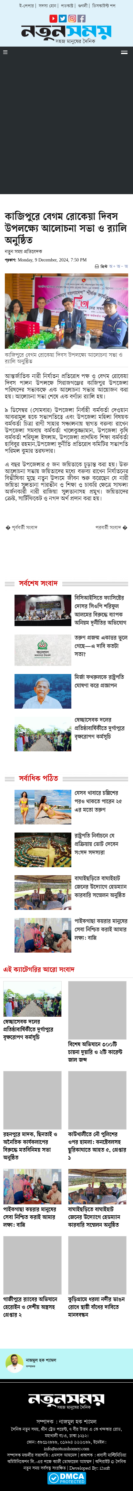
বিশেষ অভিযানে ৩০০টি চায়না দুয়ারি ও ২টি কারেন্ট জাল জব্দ (95, 1053)
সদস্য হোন (47, 6)
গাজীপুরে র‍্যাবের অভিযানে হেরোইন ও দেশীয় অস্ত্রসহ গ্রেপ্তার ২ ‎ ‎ (30, 1308)
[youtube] (53, 21)
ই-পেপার (26, 6)
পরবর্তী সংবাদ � (112, 528)
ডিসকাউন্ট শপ (104, 6)
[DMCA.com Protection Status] (66, 1483)
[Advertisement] (66, 127)
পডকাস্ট (67, 6)
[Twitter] (63, 21)
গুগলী (82, 6)
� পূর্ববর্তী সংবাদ (21, 528)
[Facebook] (72, 21)
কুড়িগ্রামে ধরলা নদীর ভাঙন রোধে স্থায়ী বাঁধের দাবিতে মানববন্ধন (96, 1308)
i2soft (105, 1468)
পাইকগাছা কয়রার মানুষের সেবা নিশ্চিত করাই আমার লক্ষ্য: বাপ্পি (29, 1218)
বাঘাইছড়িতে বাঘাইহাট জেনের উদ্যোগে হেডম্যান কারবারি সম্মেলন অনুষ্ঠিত (94, 1218)
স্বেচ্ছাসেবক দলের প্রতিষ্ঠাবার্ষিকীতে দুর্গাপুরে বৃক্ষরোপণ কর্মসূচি (28, 1030)
